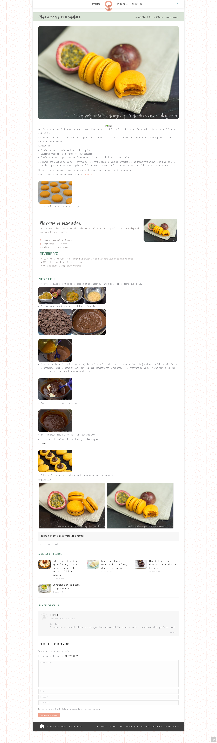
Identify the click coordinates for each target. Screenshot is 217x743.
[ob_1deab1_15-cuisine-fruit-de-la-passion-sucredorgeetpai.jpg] (55, 471)
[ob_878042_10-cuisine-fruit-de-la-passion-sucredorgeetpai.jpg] (55, 431)
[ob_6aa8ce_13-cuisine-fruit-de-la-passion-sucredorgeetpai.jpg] (55, 202)
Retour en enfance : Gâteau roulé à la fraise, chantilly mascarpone (114, 564)
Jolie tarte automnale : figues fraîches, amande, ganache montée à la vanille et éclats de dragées (65, 568)
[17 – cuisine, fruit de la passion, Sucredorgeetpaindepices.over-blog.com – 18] (140, 506)
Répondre (173, 633)
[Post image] (44, 564)
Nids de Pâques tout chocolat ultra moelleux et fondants (163, 564)
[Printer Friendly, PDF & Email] (108, 126)
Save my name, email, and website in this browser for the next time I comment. (70, 709)
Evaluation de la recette (50, 656)
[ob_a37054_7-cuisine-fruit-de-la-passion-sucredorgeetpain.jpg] (55, 360)
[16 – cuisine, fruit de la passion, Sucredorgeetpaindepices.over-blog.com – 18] (72, 506)
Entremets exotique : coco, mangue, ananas (66, 586)
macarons (89, 174)
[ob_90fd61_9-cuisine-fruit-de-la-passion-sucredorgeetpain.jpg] (55, 399)
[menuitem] (102, 726)
